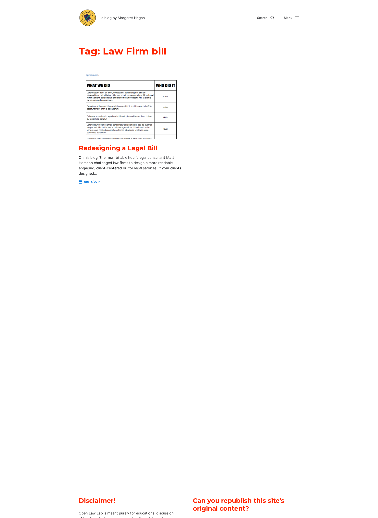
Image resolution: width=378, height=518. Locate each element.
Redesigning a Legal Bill (118, 148)
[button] (265, 18)
